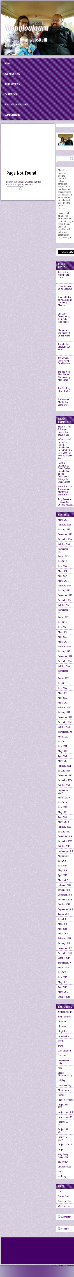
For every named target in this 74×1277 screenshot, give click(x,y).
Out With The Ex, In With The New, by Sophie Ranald (65, 454)
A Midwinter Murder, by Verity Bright (63, 492)
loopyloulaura (26, 28)
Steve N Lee (63, 426)
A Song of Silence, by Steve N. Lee (63, 432)
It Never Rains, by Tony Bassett (65, 503)
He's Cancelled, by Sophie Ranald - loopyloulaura (64, 443)
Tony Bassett (64, 499)
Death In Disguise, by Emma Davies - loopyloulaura (64, 467)
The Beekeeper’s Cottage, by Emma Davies (64, 477)
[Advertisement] (27, 149)
